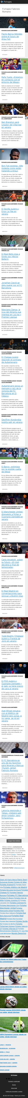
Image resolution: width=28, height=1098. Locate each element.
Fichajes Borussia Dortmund (10, 890)
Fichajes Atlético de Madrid (15, 887)
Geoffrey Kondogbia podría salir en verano (12, 422)
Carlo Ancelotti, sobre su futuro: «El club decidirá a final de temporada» (12, 563)
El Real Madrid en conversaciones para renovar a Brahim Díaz (12, 593)
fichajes (13, 854)
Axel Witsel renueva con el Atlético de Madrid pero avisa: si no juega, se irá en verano (11, 716)
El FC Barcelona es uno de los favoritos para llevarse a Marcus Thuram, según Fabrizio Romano (12, 765)
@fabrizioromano (19, 868)
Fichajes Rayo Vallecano (8, 913)
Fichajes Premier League (8, 352)
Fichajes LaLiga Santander (9, 30)
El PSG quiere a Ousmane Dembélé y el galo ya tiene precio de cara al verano (12, 685)
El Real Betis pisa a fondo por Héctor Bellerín (10, 256)
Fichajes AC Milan (20, 882)
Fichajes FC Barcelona (17, 895)
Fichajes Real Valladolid (7, 921)
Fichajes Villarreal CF (10, 929)
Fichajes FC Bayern (7, 898)
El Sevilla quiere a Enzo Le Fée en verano (10, 211)
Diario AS (3, 880)
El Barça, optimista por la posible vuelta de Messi (11, 469)
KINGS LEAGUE (4, 1070)
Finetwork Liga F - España (8, 1063)
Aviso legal (14, 1088)
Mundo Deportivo (18, 933)
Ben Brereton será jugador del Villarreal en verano (11, 124)
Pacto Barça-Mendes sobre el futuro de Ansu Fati (11, 36)
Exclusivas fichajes (6, 882)
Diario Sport (22, 880)
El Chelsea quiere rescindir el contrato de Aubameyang (11, 359)
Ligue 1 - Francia (5, 1045)
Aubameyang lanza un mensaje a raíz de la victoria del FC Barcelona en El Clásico (12, 391)
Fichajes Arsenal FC (8, 885)
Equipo (14, 1084)
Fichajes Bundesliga (7, 755)
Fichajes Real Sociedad (14, 919)
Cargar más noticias (14, 841)
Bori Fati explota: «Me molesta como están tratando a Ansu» (12, 168)
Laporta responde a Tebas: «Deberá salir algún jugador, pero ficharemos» (11, 814)
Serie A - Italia (5, 1052)
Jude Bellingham (5, 933)
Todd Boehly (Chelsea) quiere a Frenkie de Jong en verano (12, 638)
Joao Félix (24, 931)
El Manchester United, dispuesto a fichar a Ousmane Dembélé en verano (12, 515)
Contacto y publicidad (14, 1081)
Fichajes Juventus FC (12, 900)
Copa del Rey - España (7, 1059)
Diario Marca (12, 880)
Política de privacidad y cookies (14, 1091)
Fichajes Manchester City (9, 905)
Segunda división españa (8, 1066)
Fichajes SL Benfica (9, 924)
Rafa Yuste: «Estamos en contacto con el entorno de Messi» (12, 79)
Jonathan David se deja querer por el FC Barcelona (11, 285)
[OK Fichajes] (6, 2)
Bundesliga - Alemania (7, 1048)
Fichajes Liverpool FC (18, 903)
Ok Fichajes (14, 1075)
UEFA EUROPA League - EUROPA (10, 1055)
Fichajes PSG (19, 911)
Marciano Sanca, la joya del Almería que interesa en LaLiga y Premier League (11, 313)
